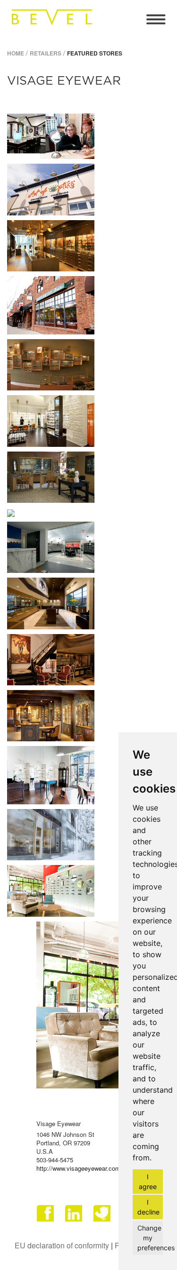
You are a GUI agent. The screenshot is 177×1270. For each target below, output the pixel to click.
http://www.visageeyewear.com (78, 1168)
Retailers (45, 53)
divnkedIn (74, 1217)
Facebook (46, 1217)
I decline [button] (148, 1207)
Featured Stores (94, 53)
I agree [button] (148, 1182)
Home (15, 53)
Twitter (102, 1217)
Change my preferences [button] (150, 1238)
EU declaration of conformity (62, 1245)
